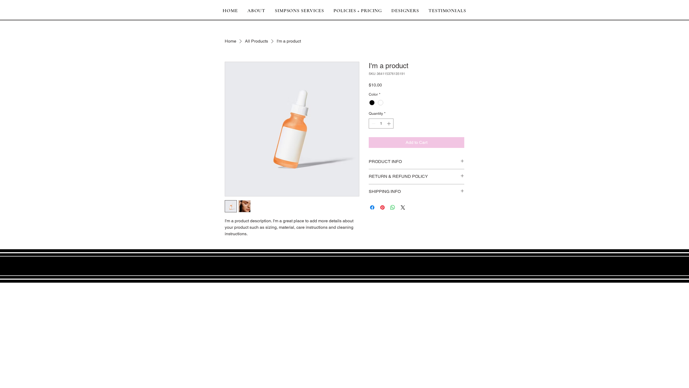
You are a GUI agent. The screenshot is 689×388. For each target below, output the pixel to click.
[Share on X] (403, 207)
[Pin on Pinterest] (382, 207)
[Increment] (389, 123)
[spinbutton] (381, 123)
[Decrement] (373, 123)
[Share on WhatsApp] (392, 207)
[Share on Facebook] (372, 207)
